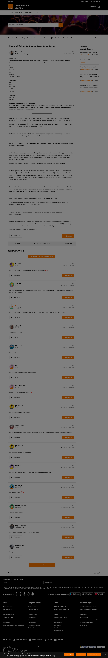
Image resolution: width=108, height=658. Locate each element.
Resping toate (80, 654)
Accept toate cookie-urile (94, 654)
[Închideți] (105, 654)
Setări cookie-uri (69, 654)
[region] (54, 655)
